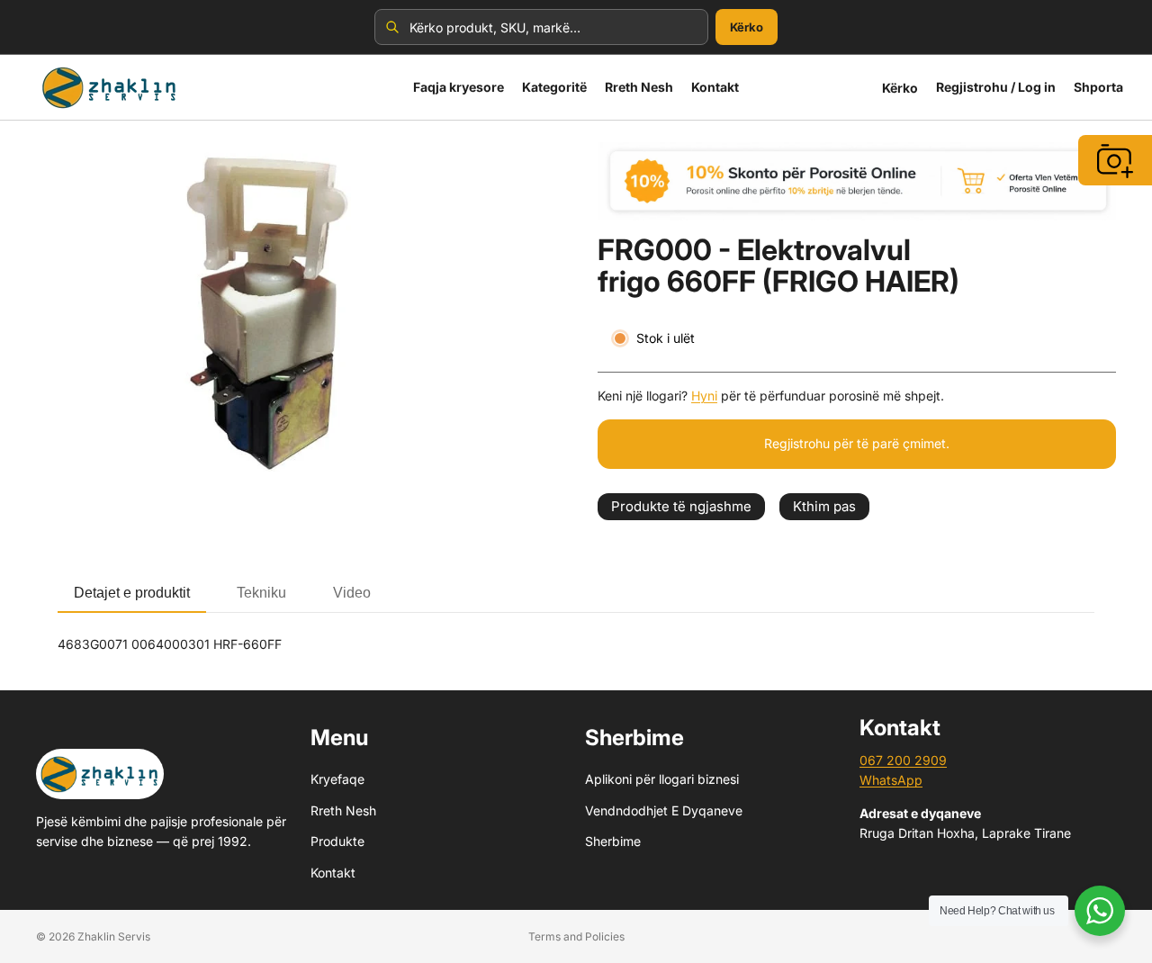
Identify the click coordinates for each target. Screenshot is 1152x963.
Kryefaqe (337, 780)
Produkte (337, 841)
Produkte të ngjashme (681, 506)
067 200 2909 (903, 760)
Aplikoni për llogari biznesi (662, 780)
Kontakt (333, 872)
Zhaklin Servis (113, 936)
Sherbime (613, 841)
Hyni (704, 395)
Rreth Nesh (343, 810)
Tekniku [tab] (261, 592)
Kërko (746, 27)
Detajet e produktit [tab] (132, 592)
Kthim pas (824, 506)
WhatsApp (891, 780)
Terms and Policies (576, 936)
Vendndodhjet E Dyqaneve (663, 810)
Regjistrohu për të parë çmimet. (857, 443)
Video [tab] (352, 592)
